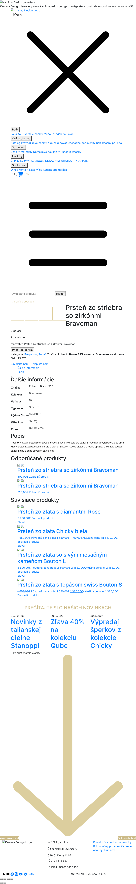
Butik (15, 129)
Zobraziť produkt (39, 476)
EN (27, 174)
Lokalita (16, 134)
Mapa (47, 134)
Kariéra (47, 169)
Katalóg (15, 143)
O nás (14, 169)
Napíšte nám (40, 364)
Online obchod (21, 138)
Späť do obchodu (23, 301)
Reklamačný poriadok (109, 143)
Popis (20, 371)
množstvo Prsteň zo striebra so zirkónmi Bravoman (43, 344)
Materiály (26, 151)
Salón (70, 134)
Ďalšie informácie (28, 367)
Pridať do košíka (22, 349)
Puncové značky (71, 151)
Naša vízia (35, 169)
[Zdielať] (8, 879)
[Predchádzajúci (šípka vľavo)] (1, 883)
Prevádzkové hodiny (34, 143)
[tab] (71, 368)
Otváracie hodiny (32, 134)
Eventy (24, 160)
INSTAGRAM (52, 160)
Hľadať (60, 293)
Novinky (17, 156)
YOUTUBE (82, 160)
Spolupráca (60, 169)
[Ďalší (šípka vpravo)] (4, 883)
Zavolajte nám (20, 364)
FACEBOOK (37, 160)
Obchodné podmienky (81, 143)
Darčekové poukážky (46, 151)
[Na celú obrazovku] (4, 879)
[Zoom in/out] (1, 879)
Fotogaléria (59, 134)
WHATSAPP (68, 160)
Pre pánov (30, 354)
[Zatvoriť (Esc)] (11, 879)
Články (15, 160)
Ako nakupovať (57, 143)
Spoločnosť (19, 165)
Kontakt (23, 169)
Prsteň (42, 354)
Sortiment (18, 147)
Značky (15, 151)
